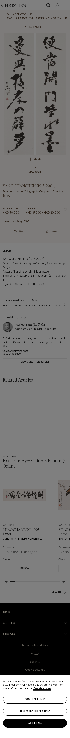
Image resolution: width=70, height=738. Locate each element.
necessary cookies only (35, 711)
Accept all (35, 723)
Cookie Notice (42, 688)
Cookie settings (35, 699)
